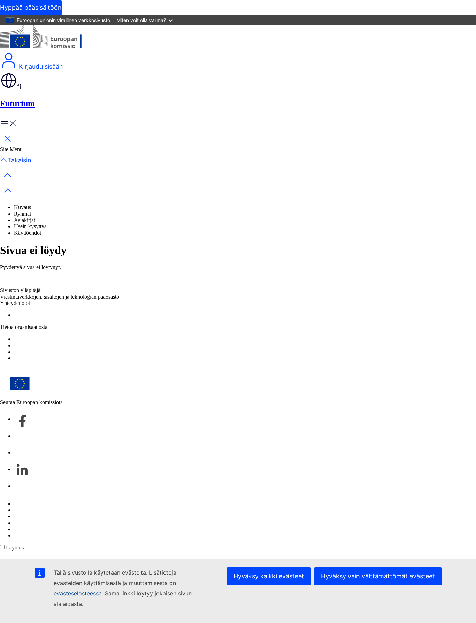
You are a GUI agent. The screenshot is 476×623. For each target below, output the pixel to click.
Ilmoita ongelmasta (34, 315)
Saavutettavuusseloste (38, 345)
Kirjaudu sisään (40, 66)
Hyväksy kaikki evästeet (268, 576)
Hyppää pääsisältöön (31, 7)
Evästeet (23, 516)
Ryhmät (22, 214)
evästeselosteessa (78, 593)
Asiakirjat (24, 220)
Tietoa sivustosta (32, 510)
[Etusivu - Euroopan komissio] (50, 38)
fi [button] (19, 86)
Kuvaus (22, 207)
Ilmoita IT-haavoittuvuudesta (45, 504)
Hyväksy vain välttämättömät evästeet (378, 576)
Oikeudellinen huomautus (42, 529)
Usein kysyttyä (30, 226)
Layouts (15, 548)
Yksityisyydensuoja (35, 523)
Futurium (17, 103)
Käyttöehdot (27, 233)
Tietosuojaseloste (32, 339)
